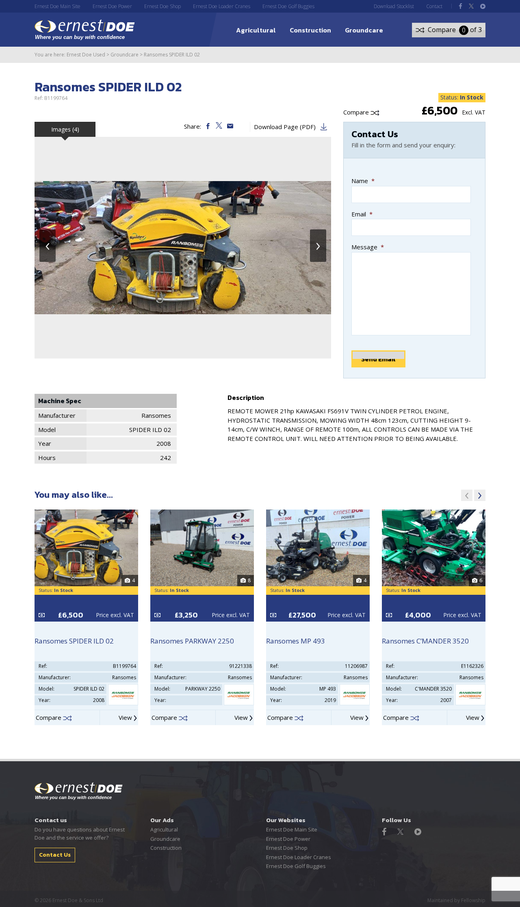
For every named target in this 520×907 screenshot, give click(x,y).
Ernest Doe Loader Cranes (221, 6)
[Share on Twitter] (219, 126)
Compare (356, 112)
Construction (310, 30)
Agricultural (256, 30)
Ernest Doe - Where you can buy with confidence (79, 791)
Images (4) (65, 129)
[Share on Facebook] (208, 126)
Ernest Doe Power (112, 6)
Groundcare (364, 30)
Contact (434, 6)
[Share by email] (230, 126)
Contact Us (55, 855)
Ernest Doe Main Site (57, 6)
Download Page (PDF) (285, 127)
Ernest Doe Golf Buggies (288, 6)
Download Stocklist (394, 6)
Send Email (378, 359)
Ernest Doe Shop (162, 6)
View (126, 717)
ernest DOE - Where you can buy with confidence (85, 29)
